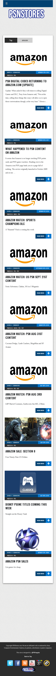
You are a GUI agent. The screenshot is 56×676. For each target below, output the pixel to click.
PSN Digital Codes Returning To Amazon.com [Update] (26, 83)
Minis (15, 328)
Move (15, 214)
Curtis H (9, 72)
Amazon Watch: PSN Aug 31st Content (24, 336)
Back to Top (28, 656)
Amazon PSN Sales (16, 561)
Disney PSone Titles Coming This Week (26, 506)
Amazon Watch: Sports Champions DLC (20, 222)
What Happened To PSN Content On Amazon (25, 151)
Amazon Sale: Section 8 (20, 451)
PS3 (15, 75)
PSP (18, 271)
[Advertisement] (28, 29)
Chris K (9, 140)
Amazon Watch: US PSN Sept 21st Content (26, 279)
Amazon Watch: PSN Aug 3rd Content (23, 396)
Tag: (11, 40)
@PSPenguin (36, 652)
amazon (25, 40)
